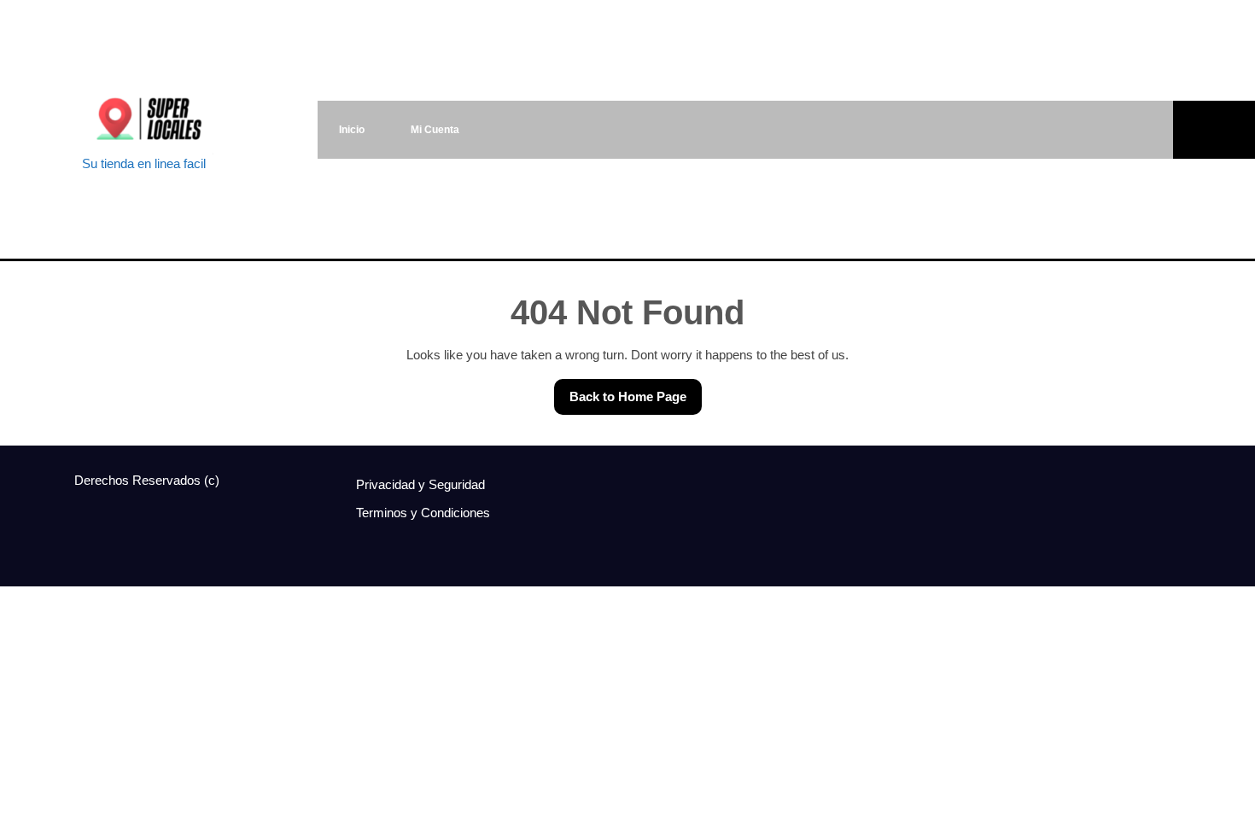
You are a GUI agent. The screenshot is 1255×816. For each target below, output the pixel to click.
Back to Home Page (620, 391)
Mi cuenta (435, 130)
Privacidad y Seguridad (420, 484)
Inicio (352, 130)
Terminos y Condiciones (423, 512)
